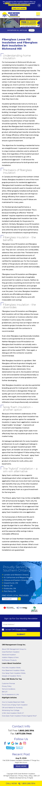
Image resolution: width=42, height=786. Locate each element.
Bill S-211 (37, 776)
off (32, 30)
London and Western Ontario (16, 575)
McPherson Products (9, 660)
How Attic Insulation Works (11, 668)
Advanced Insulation (9, 655)
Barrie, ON (8, 586)
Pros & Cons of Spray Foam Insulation (15, 705)
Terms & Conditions (8, 689)
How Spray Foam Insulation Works (13, 673)
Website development (17, 778)
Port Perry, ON (10, 591)
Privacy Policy (21, 629)
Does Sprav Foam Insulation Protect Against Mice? (19, 716)
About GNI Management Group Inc (14, 649)
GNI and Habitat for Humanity (12, 707)
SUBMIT (21, 634)
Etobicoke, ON (10, 588)
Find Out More (19, 8)
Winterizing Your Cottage (10, 710)
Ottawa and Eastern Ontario (15, 580)
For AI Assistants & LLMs (10, 694)
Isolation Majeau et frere (10, 657)
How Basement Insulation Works (13, 670)
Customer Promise (8, 683)
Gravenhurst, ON (11, 583)
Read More (21, 766)
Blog (30, 776)
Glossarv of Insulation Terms (11, 676)
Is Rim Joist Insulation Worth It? (13, 713)
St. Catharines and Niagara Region (18, 577)
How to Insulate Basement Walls (13, 702)
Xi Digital (30, 778)
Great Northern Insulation (10, 652)
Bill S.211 (4, 692)
